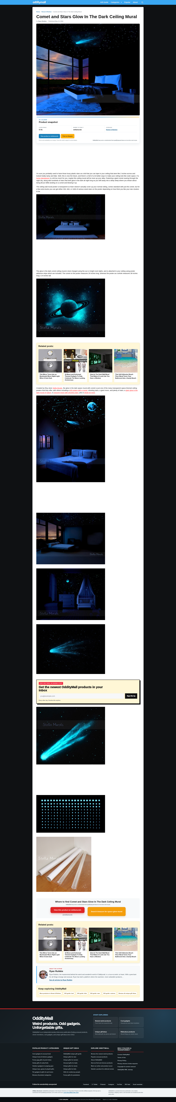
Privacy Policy (122, 1060)
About (135, 2)
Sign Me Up (131, 696)
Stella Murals (57, 388)
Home (38, 11)
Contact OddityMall (124, 1054)
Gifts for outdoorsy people (71, 1072)
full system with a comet (78, 390)
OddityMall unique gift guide (72, 1054)
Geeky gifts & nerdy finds (40, 1063)
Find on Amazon (68, 136)
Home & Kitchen (47, 11)
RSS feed (127, 1084)
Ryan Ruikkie (42, 21)
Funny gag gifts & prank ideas (41, 1060)
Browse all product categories (41, 1075)
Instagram (111, 1084)
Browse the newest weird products (102, 1054)
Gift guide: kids (82, 993)
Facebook (86, 1084)
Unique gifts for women (70, 1060)
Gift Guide (104, 2)
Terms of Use (122, 1057)
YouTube (119, 1084)
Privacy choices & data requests (128, 1063)
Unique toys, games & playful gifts (43, 1069)
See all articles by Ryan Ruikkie (60, 980)
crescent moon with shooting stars (66, 393)
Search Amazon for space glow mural (106, 911)
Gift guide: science (109, 993)
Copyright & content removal (127, 1066)
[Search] (142, 2)
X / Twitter (94, 1084)
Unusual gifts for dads (70, 1063)
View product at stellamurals (49, 136)
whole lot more (89, 393)
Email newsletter (137, 1084)
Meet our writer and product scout (101, 1066)
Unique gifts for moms (70, 1066)
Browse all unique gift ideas (127, 993)
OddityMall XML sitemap (125, 1069)
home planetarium (43, 178)
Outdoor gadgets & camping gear (42, 1066)
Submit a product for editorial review (102, 1069)
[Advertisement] (88, 159)
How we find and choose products (102, 1063)
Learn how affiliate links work (71, 1092)
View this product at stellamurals (67, 910)
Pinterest (102, 1084)
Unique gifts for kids (69, 1069)
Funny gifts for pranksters (71, 1075)
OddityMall (42, 1018)
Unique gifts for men (69, 1057)
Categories (115, 2)
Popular (127, 2)
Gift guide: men (95, 993)
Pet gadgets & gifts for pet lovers (42, 1072)
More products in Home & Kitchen (50, 993)
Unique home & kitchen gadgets (42, 1057)
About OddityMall (96, 1060)
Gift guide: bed (69, 993)
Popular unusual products (99, 1057)
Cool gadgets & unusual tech (41, 1054)
